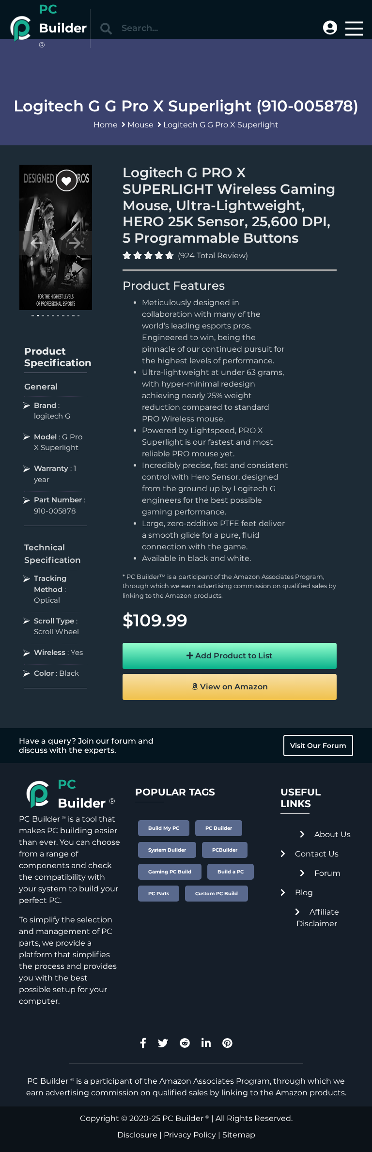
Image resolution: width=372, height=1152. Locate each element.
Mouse (140, 124)
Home (105, 124)
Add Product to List (233, 655)
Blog (303, 892)
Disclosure (137, 1134)
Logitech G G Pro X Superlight (221, 124)
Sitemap (238, 1134)
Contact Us (316, 853)
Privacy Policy (190, 1134)
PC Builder (182, 1118)
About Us (331, 834)
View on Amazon (233, 686)
